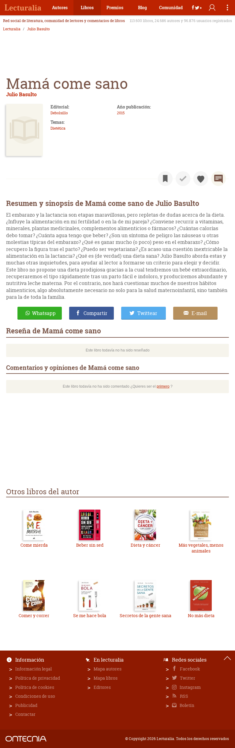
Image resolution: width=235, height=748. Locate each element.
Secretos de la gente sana (145, 615)
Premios (114, 7)
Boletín (186, 705)
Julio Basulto (38, 29)
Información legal (33, 669)
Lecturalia (12, 29)
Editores (102, 687)
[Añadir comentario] (218, 178)
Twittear (147, 313)
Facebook (189, 669)
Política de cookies (34, 687)
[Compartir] (196, 7)
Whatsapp (44, 313)
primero (163, 386)
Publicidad (26, 705)
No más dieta (201, 615)
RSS (183, 696)
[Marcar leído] (183, 178)
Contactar (25, 714)
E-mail (199, 313)
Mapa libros (106, 678)
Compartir (95, 313)
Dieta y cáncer (145, 545)
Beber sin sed (89, 545)
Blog (142, 7)
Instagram (190, 687)
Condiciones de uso (35, 696)
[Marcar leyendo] (165, 178)
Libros (87, 7)
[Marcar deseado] (200, 178)
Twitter (187, 678)
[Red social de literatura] (23, 7)
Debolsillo (59, 113)
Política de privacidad (37, 678)
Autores (60, 7)
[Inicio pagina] (227, 658)
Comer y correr (34, 615)
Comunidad (171, 7)
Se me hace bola (89, 615)
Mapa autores (107, 669)
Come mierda (34, 545)
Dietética (57, 128)
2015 (121, 113)
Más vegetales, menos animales (201, 548)
